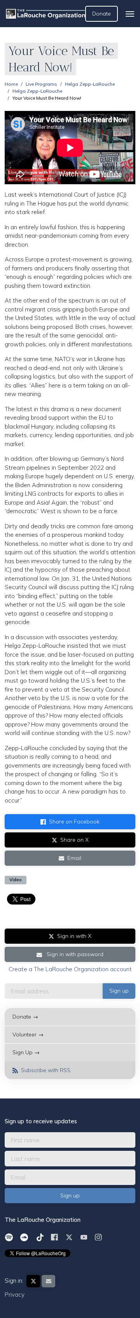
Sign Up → (26, 1052)
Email (74, 857)
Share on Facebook (74, 821)
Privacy (14, 1294)
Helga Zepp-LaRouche (90, 84)
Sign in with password (74, 954)
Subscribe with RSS (44, 1070)
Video (15, 879)
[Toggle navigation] (130, 14)
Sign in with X (74, 935)
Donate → (25, 1016)
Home (11, 84)
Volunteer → (28, 1034)
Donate (101, 13)
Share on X (74, 839)
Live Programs (41, 84)
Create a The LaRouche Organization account (70, 969)
